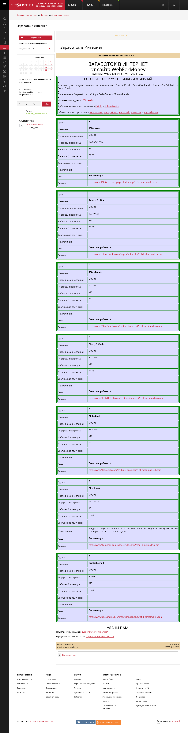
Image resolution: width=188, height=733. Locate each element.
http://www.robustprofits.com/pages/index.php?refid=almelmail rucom (125, 254)
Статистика (26, 121)
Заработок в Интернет (32, 26)
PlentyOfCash (110, 112)
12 (46, 64)
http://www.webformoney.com (100, 636)
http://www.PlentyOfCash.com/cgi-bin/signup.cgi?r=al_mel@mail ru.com (126, 398)
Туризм (106, 683)
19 (46, 67)
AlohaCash (124, 112)
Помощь (21, 692)
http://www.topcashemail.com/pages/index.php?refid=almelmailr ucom (126, 616)
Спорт (138, 679)
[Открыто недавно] (4, 19)
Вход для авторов (24, 679)
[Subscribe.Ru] (21, 5)
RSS (50, 48)
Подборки (107, 4)
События (78, 697)
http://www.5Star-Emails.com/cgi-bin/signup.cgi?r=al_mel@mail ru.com (125, 326)
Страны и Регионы (144, 692)
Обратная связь (52, 697)
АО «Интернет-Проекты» (41, 721)
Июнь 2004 (40, 57)
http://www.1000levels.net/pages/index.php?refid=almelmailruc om (123, 182)
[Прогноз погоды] (4, 67)
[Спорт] (4, 71)
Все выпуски (121, 35)
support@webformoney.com (95, 632)
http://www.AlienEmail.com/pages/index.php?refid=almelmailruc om (124, 544)
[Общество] (4, 62)
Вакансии (50, 692)
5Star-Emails (95, 112)
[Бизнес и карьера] (4, 28)
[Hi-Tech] (4, 43)
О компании (51, 679)
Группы (89, 4)
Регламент (21, 688)
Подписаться (36, 37)
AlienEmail (136, 112)
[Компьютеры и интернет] (4, 47)
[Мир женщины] (4, 38)
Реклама (77, 679)
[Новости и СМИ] (4, 57)
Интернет (44, 15)
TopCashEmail (151, 112)
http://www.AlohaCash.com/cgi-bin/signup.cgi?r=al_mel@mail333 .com (125, 469)
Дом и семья (141, 701)
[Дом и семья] (4, 33)
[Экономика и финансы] (4, 86)
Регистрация (22, 683)
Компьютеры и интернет (27, 15)
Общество (140, 697)
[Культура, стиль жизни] (4, 52)
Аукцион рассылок (82, 692)
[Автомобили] (4, 23)
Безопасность (52, 688)
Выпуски (72, 4)
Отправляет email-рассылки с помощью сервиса (49, 4)
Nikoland (175, 721)
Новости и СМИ (142, 688)
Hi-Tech (106, 701)
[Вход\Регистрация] (163, 5)
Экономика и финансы (112, 697)
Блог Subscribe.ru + (54, 683)
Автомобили (108, 679)
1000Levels (87, 100)
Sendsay (77, 688)
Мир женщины (109, 688)
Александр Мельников (36, 113)
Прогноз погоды (143, 683)
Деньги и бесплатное (60, 15)
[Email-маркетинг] (4, 91)
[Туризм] (4, 81)
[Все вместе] (4, 14)
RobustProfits (111, 106)
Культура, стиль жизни (146, 705)
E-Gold (98, 106)
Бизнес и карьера (110, 692)
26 (46, 70)
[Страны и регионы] (4, 76)
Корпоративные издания (84, 683)
